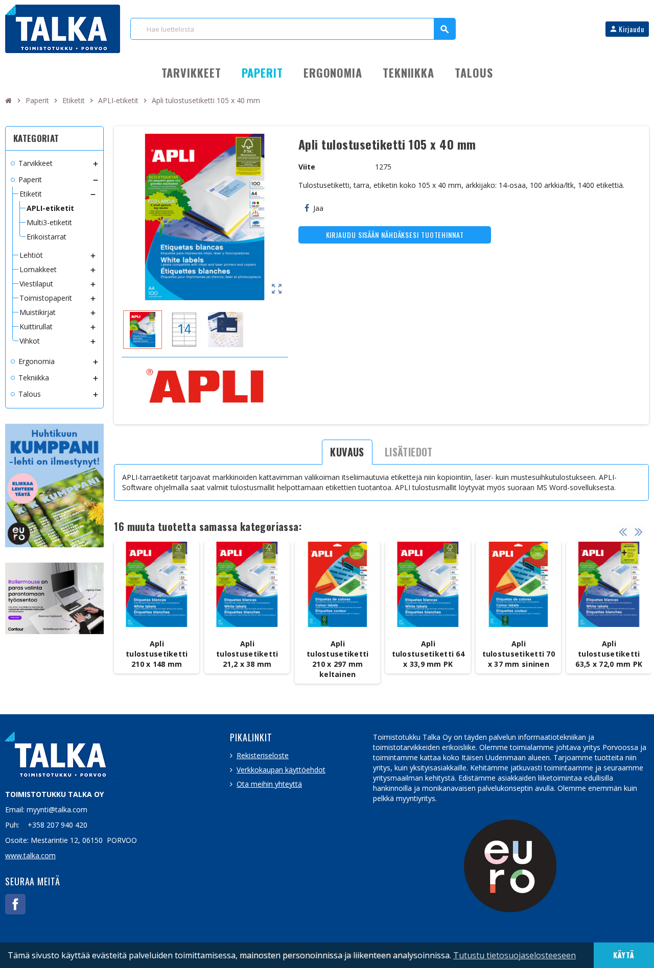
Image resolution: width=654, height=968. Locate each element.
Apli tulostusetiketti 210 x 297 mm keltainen (337, 659)
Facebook (15, 904)
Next (638, 531)
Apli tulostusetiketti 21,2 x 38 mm (247, 654)
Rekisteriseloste (263, 755)
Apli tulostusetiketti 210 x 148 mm (157, 654)
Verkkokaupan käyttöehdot (281, 770)
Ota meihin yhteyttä (269, 784)
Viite (306, 167)
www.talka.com (30, 855)
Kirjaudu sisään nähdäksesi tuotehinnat (395, 234)
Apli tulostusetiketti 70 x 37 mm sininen (518, 654)
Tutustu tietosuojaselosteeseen (514, 955)
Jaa (318, 208)
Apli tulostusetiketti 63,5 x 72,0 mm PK (608, 654)
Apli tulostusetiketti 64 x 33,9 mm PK (428, 654)
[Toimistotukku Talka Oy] (62, 28)
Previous (622, 531)
